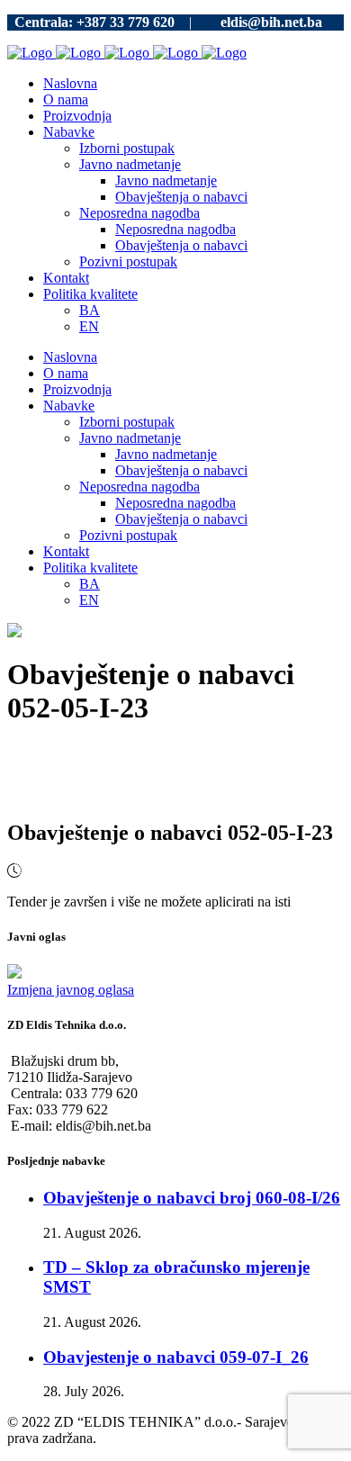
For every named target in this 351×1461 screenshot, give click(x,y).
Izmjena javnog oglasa (70, 989)
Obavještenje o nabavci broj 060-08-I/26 (191, 1197)
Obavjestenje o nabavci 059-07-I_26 (176, 1357)
